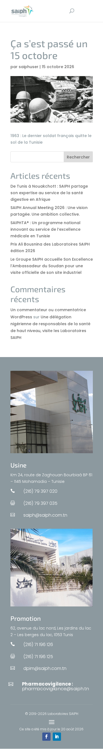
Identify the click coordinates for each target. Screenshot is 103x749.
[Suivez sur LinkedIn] (57, 737)
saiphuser (28, 66)
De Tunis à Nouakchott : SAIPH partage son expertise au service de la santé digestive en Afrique (49, 192)
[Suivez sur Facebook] (46, 737)
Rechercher (78, 157)
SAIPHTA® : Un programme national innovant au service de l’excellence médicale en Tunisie (45, 229)
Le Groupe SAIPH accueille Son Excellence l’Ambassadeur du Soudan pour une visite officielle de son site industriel (51, 266)
